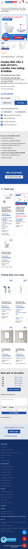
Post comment (14, 413)
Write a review (14, 389)
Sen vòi (3, 458)
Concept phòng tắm (6, 485)
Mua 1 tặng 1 (20, 56)
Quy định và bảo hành (7, 494)
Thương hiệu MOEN (6, 475)
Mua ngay (21, 103)
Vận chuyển (4, 500)
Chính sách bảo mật (6, 502)
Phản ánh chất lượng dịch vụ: (13, 516)
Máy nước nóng (5, 460)
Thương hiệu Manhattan (7, 477)
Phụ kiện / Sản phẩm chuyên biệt (10, 452)
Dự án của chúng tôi (6, 469)
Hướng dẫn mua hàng (7, 497)
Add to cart (7, 103)
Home (2, 8)
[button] (14, 176)
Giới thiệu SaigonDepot (7, 466)
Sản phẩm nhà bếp (6, 455)
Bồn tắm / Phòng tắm (7, 449)
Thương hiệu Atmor (6, 472)
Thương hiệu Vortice (6, 483)
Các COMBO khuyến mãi (11, 8)
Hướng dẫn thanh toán (7, 491)
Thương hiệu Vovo (6, 480)
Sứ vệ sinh (3, 447)
